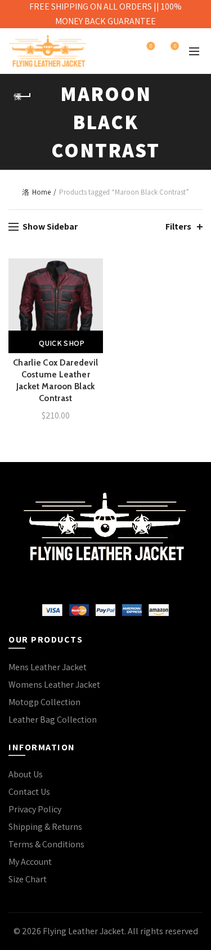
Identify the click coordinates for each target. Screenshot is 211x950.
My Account (30, 862)
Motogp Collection (44, 702)
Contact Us (29, 792)
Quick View (93, 308)
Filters (178, 226)
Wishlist (151, 46)
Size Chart (27, 879)
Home (41, 192)
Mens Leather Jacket (47, 667)
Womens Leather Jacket (54, 684)
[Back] (22, 96)
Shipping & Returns (45, 827)
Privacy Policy (34, 809)
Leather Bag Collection (52, 719)
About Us (25, 774)
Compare (93, 288)
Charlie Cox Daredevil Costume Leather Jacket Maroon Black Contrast (55, 380)
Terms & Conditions (46, 844)
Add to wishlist (93, 268)
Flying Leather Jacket (83, 931)
